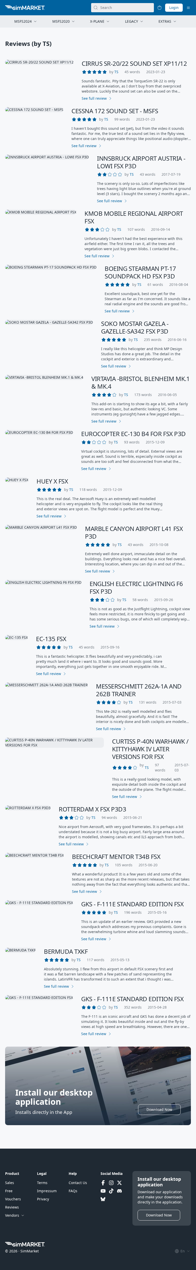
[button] (116, 71)
